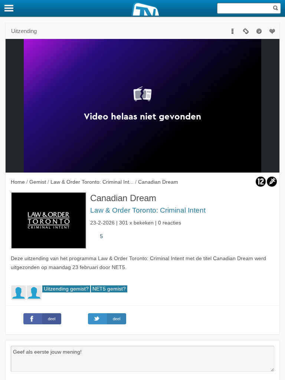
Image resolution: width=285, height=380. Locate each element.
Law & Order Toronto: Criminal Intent (148, 210)
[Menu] (9, 8)
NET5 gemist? (109, 289)
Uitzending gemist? (66, 289)
